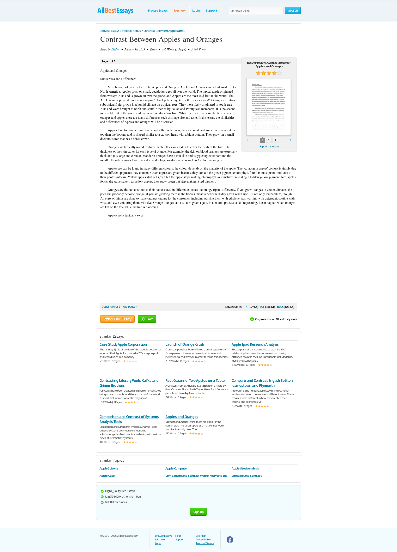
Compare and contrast (247, 476)
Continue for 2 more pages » (119, 306)
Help (178, 536)
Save (149, 319)
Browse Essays (157, 10)
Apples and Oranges (181, 416)
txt (246, 306)
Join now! (180, 10)
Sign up (198, 512)
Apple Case (107, 476)
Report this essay (269, 146)
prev (247, 140)
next (291, 140)
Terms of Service (205, 543)
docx (280, 306)
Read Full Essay (117, 319)
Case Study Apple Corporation (123, 344)
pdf (262, 306)
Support (211, 10)
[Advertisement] (198, 258)
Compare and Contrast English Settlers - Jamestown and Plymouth (263, 383)
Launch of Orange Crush (184, 344)
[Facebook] (230, 542)
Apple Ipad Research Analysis (255, 344)
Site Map (201, 536)
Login (196, 10)
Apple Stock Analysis (245, 468)
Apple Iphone (108, 468)
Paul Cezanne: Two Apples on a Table (195, 380)
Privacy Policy (203, 539)
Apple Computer (176, 468)
